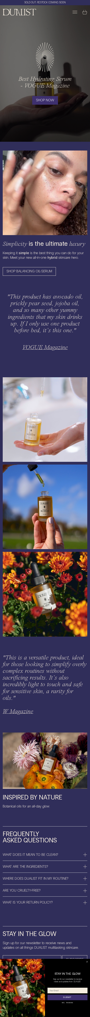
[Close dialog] (87, 962)
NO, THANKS (67, 1003)
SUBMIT (67, 997)
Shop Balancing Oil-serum (29, 271)
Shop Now (45, 100)
